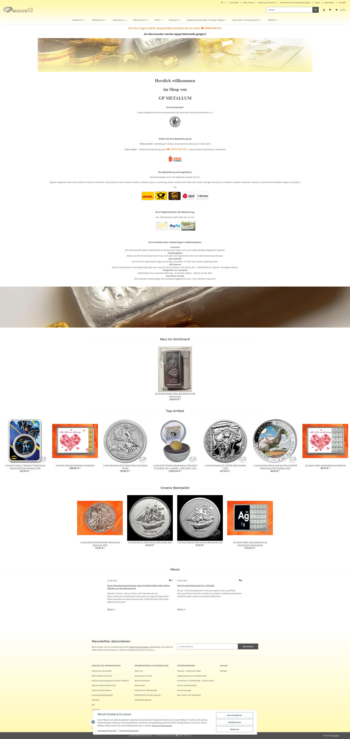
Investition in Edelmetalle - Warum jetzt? (195, 680)
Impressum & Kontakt (106, 730)
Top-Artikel (175, 411)
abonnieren (248, 646)
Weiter (110, 609)
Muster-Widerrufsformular (104, 685)
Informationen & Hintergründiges (295, 2)
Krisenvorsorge (184, 690)
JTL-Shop (335, 735)
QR (93, 704)
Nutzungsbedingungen (102, 695)
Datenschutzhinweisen (162, 725)
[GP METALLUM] (18, 9)
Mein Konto (248, 2)
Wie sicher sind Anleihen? (189, 695)
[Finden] (315, 10)
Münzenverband (142, 680)
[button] (324, 9)
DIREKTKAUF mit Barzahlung (148, 695)
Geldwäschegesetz (143, 700)
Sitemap (95, 700)
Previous (7, 450)
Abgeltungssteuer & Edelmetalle (192, 676)
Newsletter (329, 2)
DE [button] (222, 2)
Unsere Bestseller (175, 488)
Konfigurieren (234, 722)
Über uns (139, 671)
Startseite (234, 2)
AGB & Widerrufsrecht (102, 676)
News (317, 2)
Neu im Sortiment (175, 339)
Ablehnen (234, 729)
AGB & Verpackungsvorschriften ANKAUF (110, 680)
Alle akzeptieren (234, 715)
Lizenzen (96, 709)
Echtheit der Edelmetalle (146, 690)
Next (343, 450)
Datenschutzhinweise (128, 730)
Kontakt (342, 2)
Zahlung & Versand (266, 2)
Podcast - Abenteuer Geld (189, 671)
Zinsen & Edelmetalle (187, 685)
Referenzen (140, 685)
